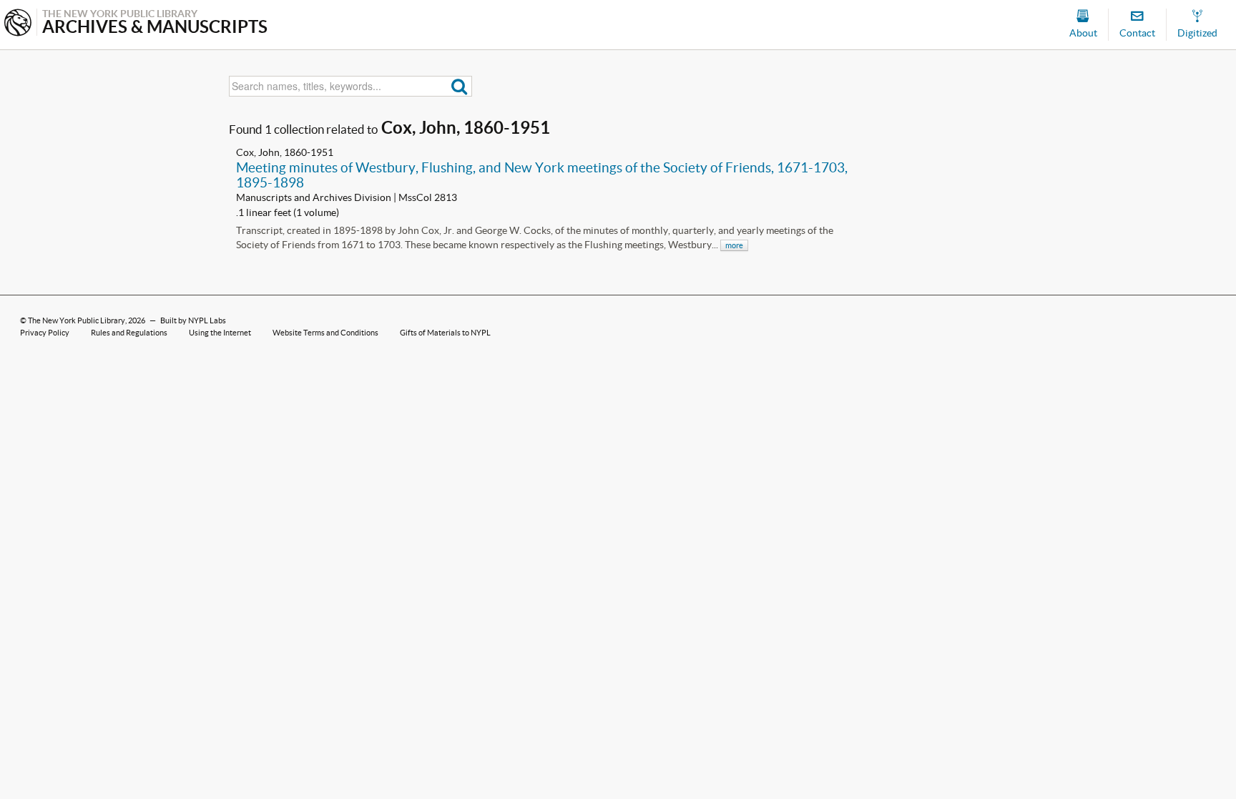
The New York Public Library (76, 320)
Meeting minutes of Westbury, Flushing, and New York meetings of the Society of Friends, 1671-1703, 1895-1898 (542, 175)
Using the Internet (220, 332)
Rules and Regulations (129, 332)
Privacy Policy (44, 332)
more (734, 245)
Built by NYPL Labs (193, 320)
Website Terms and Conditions (325, 332)
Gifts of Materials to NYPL (445, 332)
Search (459, 86)
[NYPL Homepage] (17, 24)
